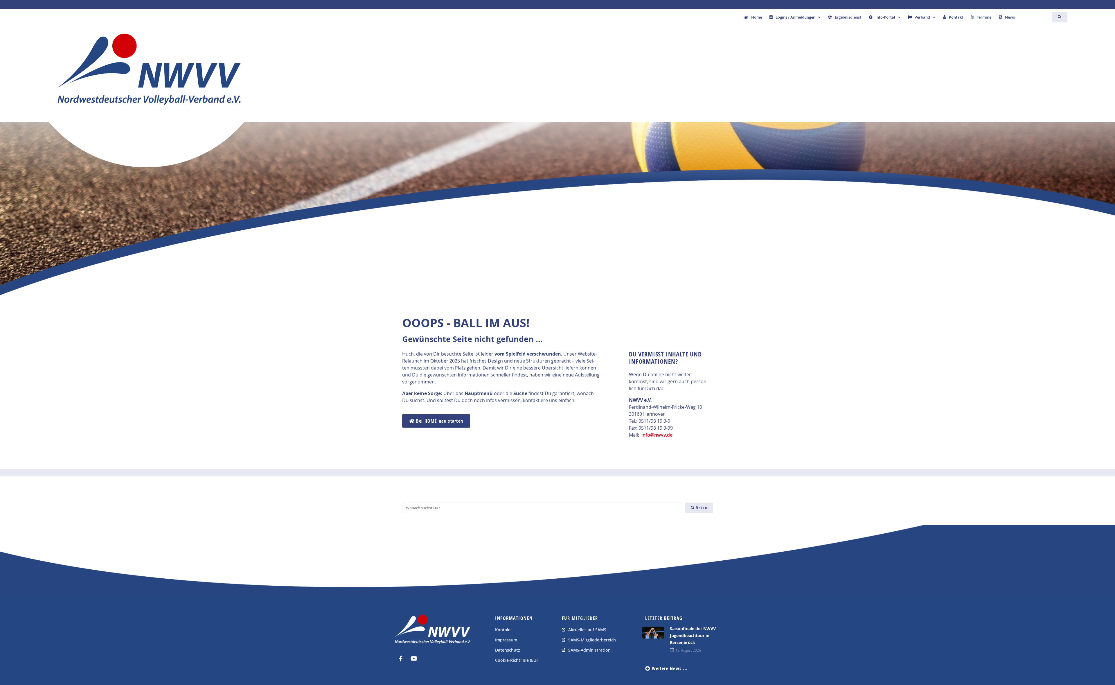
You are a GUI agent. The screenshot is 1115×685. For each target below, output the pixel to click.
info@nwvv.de (656, 435)
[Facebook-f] (401, 658)
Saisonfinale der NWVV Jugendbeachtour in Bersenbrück (693, 635)
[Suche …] (1059, 17)
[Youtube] (414, 658)
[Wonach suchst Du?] (542, 508)
